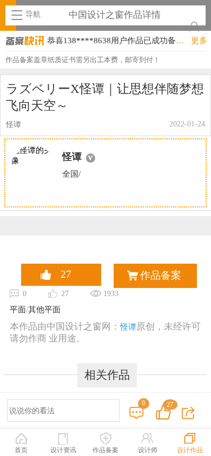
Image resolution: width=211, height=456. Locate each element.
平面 (18, 309)
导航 (33, 14)
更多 (199, 40)
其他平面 (44, 309)
